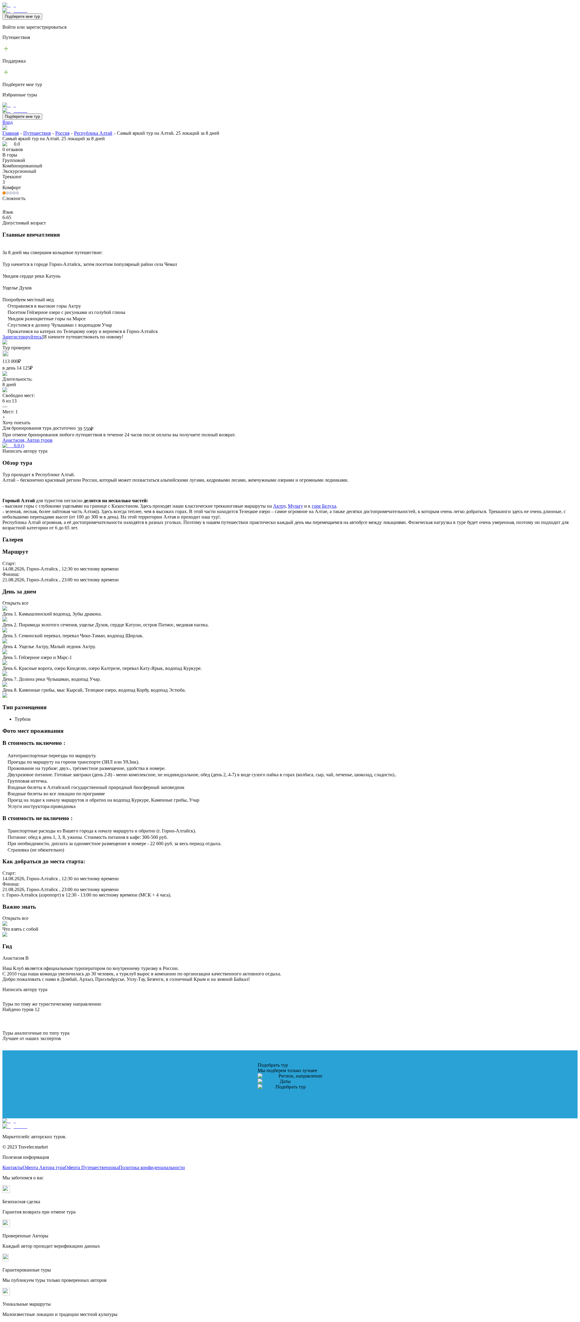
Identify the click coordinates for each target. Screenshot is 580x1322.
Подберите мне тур (22, 16)
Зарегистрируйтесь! (22, 336)
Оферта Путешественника (92, 1167)
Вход (7, 122)
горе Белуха (324, 506)
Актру (279, 506)
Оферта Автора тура (44, 1167)
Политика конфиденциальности (152, 1167)
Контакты (12, 1167)
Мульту (295, 506)
